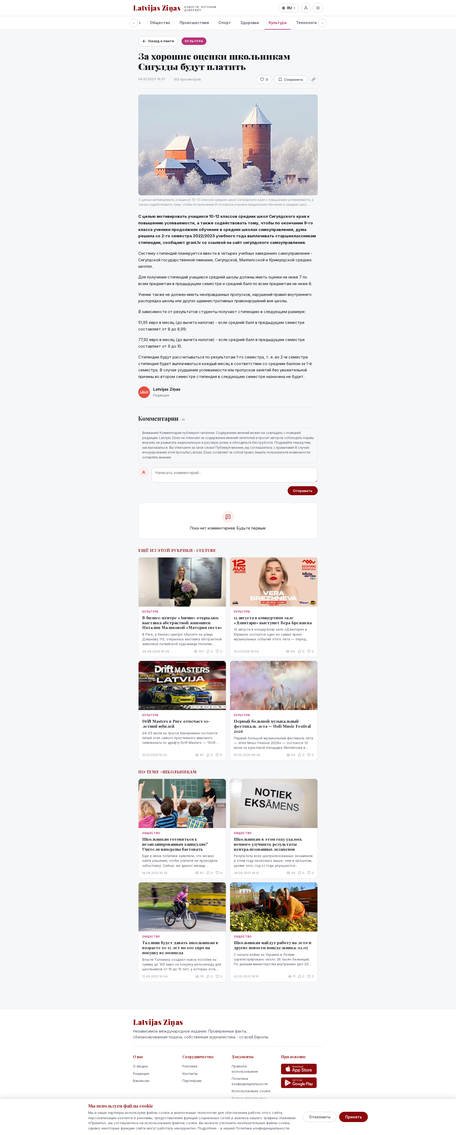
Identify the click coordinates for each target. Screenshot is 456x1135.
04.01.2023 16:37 (151, 79)
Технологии (307, 22)
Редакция (141, 1073)
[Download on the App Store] (299, 1069)
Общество (160, 22)
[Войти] (306, 8)
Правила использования (245, 1068)
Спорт (224, 22)
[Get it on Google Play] (299, 1082)
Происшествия (194, 22)
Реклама (189, 1066)
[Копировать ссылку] (313, 79)
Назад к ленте (161, 41)
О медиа (140, 1066)
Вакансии (141, 1081)
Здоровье (249, 22)
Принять (353, 1117)
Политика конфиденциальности (250, 1081)
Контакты (190, 1073)
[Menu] (318, 8)
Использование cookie (251, 1091)
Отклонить (319, 1117)
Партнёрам (191, 1081)
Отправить (302, 491)
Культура (278, 22)
